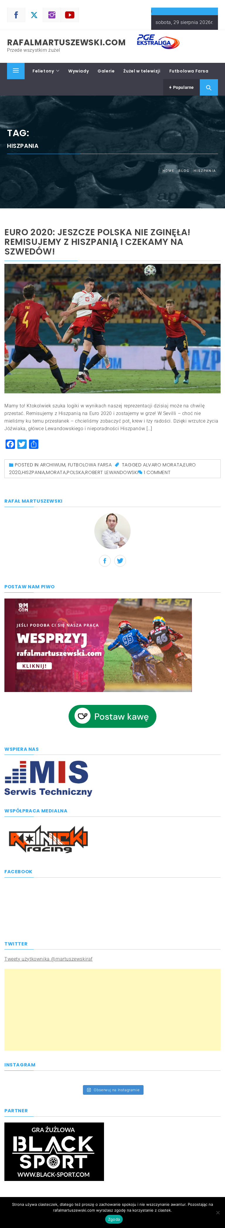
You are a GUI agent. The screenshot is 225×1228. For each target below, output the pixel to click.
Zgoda (114, 1219)
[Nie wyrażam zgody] (218, 1212)
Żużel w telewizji (141, 71)
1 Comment (157, 472)
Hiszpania (33, 472)
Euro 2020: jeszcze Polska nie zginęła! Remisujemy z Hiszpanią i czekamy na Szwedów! (97, 242)
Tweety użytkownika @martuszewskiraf (48, 959)
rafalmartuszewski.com (66, 42)
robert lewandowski (111, 472)
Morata (56, 472)
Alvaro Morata (163, 464)
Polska (75, 472)
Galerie (106, 71)
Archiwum (53, 464)
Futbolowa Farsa (189, 71)
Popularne (183, 87)
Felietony (43, 71)
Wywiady (78, 71)
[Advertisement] (112, 1010)
